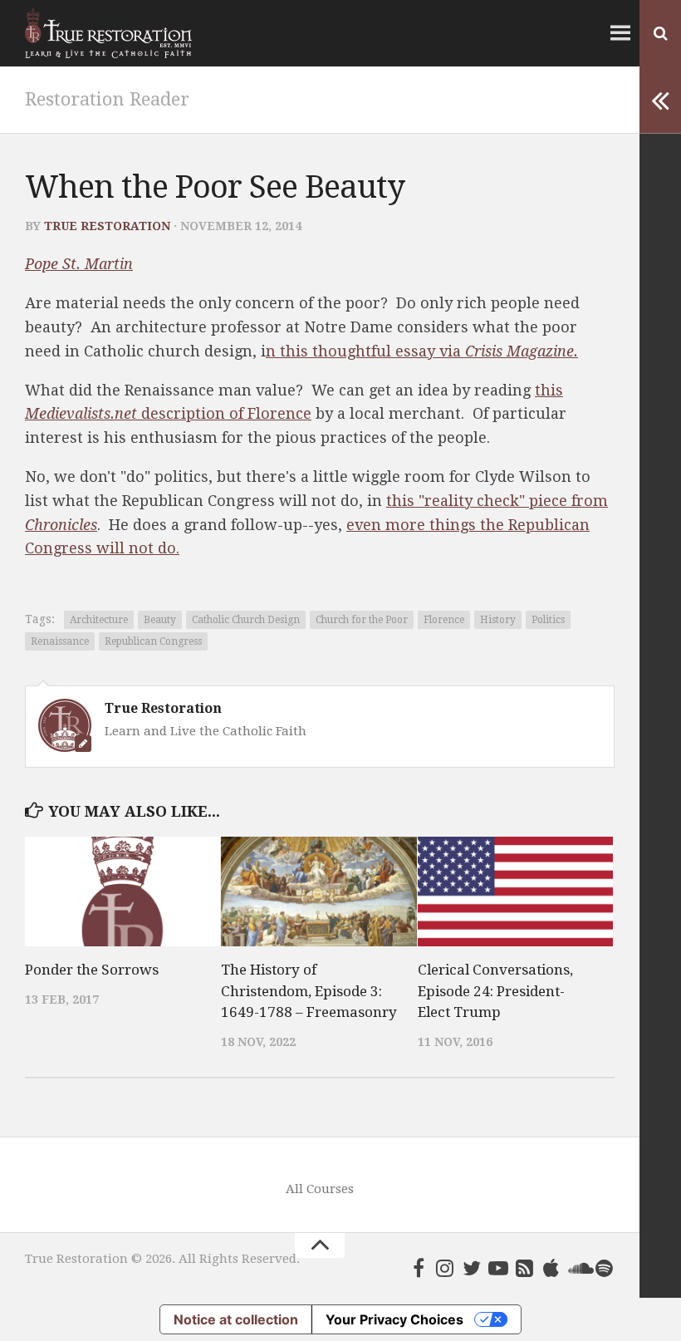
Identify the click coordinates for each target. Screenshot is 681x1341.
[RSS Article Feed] (525, 1268)
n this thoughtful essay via (422, 351)
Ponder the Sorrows (92, 969)
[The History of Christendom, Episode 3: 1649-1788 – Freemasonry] (318, 891)
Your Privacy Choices (394, 1319)
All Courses (320, 1188)
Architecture (99, 620)
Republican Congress (153, 641)
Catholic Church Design (246, 620)
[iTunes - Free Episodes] (551, 1268)
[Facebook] (419, 1268)
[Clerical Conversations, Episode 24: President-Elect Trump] (515, 891)
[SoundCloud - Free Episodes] (578, 1268)
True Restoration (107, 226)
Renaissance (60, 641)
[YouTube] (498, 1268)
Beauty (160, 620)
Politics (548, 620)
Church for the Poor (362, 620)
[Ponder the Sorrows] (122, 891)
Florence (444, 620)
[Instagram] (445, 1268)
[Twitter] (472, 1268)
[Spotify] (605, 1268)
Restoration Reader (107, 99)
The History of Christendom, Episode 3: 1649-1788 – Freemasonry (309, 990)
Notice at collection (236, 1319)
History (498, 620)
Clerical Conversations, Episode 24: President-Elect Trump (495, 990)
